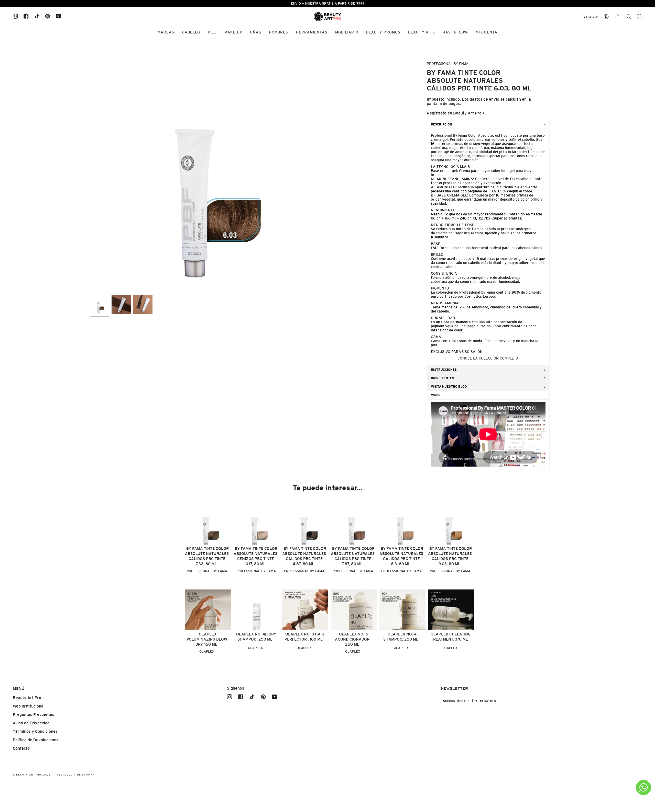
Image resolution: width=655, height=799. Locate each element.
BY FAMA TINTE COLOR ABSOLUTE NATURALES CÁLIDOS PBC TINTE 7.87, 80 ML (353, 556)
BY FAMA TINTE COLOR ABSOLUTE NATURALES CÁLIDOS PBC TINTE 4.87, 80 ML (304, 556)
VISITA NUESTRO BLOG (449, 386)
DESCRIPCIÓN (441, 124)
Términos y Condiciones (35, 731)
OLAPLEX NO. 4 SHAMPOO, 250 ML (400, 636)
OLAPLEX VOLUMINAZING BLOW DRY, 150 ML (207, 639)
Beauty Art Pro (27, 698)
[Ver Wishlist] (639, 16)
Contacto (21, 748)
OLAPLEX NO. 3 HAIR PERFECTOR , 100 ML (304, 636)
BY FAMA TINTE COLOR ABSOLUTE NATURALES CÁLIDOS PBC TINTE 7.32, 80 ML (207, 556)
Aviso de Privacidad (31, 723)
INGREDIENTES (442, 378)
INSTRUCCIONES (444, 370)
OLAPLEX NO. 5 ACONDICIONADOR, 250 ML (352, 639)
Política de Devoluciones (35, 740)
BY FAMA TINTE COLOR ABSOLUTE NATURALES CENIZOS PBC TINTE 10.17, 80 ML (255, 556)
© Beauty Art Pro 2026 (32, 774)
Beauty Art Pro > (468, 113)
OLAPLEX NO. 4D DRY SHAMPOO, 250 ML (256, 636)
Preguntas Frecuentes (33, 714)
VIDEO (436, 395)
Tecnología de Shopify (75, 774)
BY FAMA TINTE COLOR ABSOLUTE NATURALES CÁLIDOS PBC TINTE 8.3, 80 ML (401, 556)
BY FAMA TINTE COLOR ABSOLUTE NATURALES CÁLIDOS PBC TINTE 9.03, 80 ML (450, 556)
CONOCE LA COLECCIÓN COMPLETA (488, 358)
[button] (617, 16)
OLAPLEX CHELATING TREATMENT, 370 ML (451, 636)
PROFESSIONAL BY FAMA (447, 64)
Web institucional (29, 706)
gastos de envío (484, 99)
